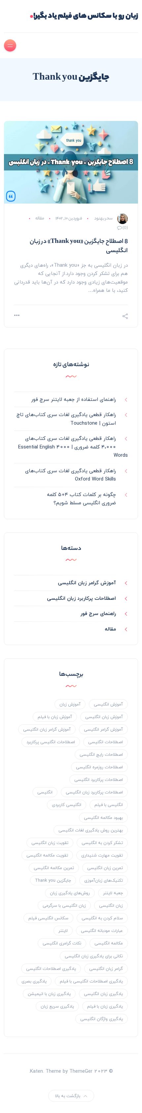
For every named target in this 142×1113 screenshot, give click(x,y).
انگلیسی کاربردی (66, 804)
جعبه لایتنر (113, 893)
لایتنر (63, 930)
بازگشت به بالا (67, 1095)
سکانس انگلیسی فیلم (48, 918)
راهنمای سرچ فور (98, 613)
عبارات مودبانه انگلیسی (102, 930)
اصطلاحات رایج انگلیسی (101, 754)
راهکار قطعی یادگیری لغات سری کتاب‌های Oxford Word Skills (70, 474)
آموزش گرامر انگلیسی (103, 729)
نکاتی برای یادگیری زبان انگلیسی (94, 956)
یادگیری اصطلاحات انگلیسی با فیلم (91, 981)
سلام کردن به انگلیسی (102, 918)
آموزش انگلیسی (108, 704)
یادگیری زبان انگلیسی (103, 993)
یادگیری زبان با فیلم (105, 1006)
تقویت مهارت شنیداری (102, 855)
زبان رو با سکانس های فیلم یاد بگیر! (84, 16)
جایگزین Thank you (53, 880)
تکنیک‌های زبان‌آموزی (103, 880)
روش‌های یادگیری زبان (70, 893)
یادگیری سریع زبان (57, 1006)
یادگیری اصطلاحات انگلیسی (51, 968)
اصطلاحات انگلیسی (105, 742)
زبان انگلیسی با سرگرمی (64, 905)
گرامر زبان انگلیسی (106, 968)
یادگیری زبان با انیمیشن (49, 993)
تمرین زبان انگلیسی (105, 867)
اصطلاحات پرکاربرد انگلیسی (98, 779)
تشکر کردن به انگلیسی (102, 842)
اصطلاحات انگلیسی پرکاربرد (50, 742)
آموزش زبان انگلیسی (104, 716)
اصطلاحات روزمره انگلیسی (99, 767)
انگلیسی (45, 792)
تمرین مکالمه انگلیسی (54, 867)
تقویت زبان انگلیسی (49, 842)
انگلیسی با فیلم (108, 804)
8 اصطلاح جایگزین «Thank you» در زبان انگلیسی (79, 246)
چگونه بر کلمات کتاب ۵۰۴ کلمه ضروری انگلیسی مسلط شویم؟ (81, 498)
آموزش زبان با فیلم (55, 716)
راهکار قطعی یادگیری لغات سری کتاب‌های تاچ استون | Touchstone (66, 418)
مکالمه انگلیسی (108, 943)
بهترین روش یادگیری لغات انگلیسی (90, 830)
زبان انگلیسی (111, 905)
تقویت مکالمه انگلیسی (47, 855)
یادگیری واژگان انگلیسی (101, 1018)
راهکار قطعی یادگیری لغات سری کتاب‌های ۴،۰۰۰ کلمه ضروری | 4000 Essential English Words (73, 446)
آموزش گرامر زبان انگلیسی (87, 582)
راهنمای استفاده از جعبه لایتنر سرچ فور (73, 399)
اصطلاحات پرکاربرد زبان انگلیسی (81, 598)
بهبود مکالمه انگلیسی (103, 817)
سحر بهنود (103, 218)
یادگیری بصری (34, 981)
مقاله (39, 218)
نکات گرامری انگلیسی (62, 943)
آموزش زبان (70, 704)
